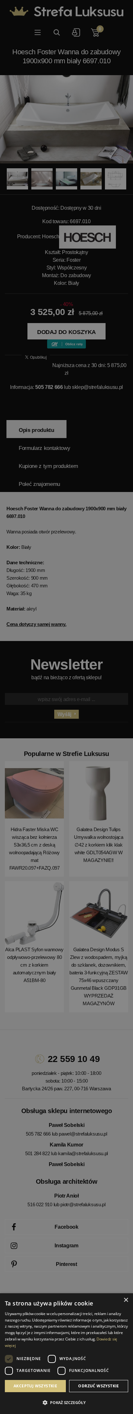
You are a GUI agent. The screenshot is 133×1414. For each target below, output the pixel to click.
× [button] (125, 1300)
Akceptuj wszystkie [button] (35, 1386)
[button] (66, 1403)
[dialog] (66, 707)
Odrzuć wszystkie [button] (98, 1386)
